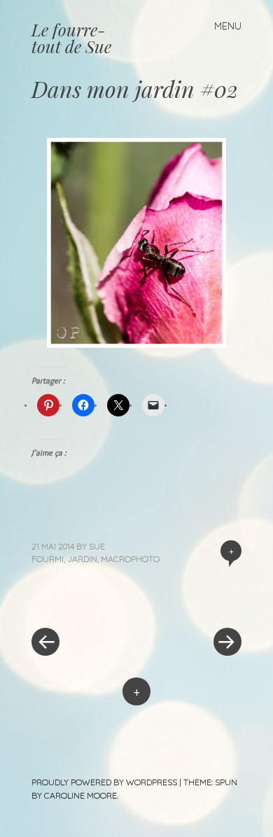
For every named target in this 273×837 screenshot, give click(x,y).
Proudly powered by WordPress (104, 782)
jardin (82, 559)
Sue (97, 546)
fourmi (47, 559)
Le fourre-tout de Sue (71, 37)
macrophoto (130, 559)
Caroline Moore (80, 795)
